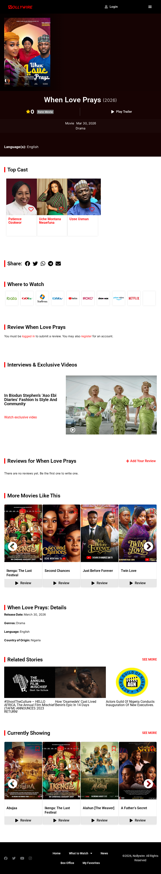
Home (57, 853)
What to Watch (78, 853)
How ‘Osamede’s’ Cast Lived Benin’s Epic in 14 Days (75, 703)
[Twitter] (13, 858)
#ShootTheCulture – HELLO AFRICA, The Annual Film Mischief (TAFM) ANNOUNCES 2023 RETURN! (29, 707)
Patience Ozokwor (15, 221)
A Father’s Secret (134, 808)
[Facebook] (5, 858)
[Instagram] (30, 858)
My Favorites (91, 863)
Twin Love (128, 571)
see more (149, 733)
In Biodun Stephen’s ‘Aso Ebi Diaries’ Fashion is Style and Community (30, 399)
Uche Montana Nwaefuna (50, 221)
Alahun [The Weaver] (98, 808)
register (86, 336)
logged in (28, 336)
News (104, 853)
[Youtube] (22, 858)
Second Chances (57, 571)
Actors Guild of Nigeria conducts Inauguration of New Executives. (130, 703)
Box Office (67, 863)
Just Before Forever (98, 571)
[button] (150, 7)
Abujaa (11, 808)
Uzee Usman (79, 219)
